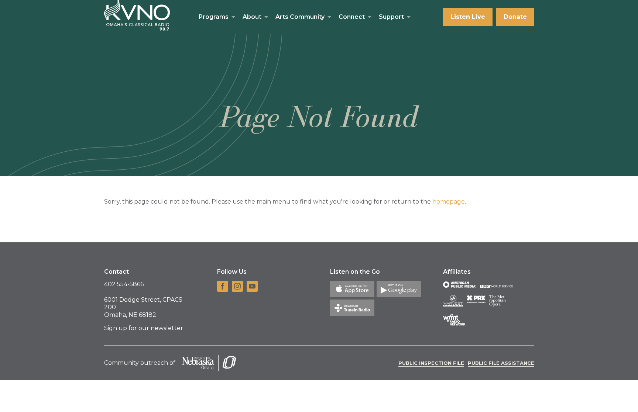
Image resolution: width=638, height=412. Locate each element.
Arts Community (300, 16)
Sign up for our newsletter (143, 328)
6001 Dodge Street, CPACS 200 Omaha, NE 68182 (143, 307)
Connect (352, 16)
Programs (214, 16)
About (252, 16)
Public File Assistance (501, 363)
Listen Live (467, 16)
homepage (448, 201)
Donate (515, 16)
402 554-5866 (124, 284)
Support (391, 16)
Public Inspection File (431, 363)
